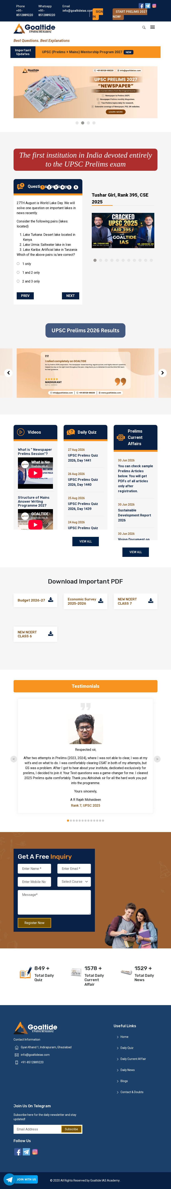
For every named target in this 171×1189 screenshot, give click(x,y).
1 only (26, 264)
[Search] (144, 27)
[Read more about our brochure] (50, 600)
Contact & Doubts (132, 1092)
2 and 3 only (30, 281)
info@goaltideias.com (35, 1054)
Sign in (98, 14)
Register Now (34, 923)
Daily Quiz (127, 1048)
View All (85, 541)
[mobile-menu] (152, 27)
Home (124, 1036)
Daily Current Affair (133, 1059)
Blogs (124, 1081)
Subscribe (71, 1129)
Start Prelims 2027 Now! (130, 14)
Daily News (128, 1070)
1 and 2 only (30, 273)
